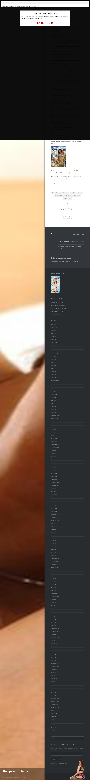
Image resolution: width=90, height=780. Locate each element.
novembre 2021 (55, 482)
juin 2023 (53, 427)
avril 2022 (53, 467)
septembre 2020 (55, 520)
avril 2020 (53, 532)
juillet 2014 (54, 713)
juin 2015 (53, 681)
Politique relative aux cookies (30, 6)
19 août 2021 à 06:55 (63, 243)
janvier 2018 (54, 590)
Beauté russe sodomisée (57, 302)
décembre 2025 (55, 345)
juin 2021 (53, 497)
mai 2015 (53, 684)
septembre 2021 (55, 488)
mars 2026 (53, 336)
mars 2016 (53, 654)
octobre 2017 (54, 599)
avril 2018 (53, 581)
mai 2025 (53, 365)
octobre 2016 (54, 634)
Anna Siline (73, 192)
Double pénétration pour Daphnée (59, 308)
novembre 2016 (55, 631)
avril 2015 (53, 687)
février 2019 (54, 552)
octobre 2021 (54, 485)
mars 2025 (53, 371)
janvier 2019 (54, 555)
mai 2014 (53, 719)
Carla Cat (80, 192)
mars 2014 (53, 725)
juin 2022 (53, 462)
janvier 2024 (54, 412)
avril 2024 (53, 403)
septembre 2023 (55, 418)
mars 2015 (53, 690)
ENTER (41, 22)
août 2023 (53, 421)
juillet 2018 (54, 573)
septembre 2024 (55, 389)
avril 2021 (53, 503)
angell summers (64, 192)
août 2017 (53, 605)
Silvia (70, 198)
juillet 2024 (54, 394)
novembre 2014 (55, 701)
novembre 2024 (55, 383)
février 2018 (54, 587)
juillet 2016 (54, 643)
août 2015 (53, 675)
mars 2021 (53, 505)
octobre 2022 (54, 450)
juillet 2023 (54, 424)
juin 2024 (53, 397)
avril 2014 (53, 722)
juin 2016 (53, 646)
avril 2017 (53, 616)
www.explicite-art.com (68, 179)
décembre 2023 (55, 415)
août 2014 (53, 710)
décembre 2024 (55, 380)
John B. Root (11, 777)
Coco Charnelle (58, 195)
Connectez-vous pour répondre (77, 241)
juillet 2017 (54, 608)
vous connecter (60, 261)
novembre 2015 (55, 666)
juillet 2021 (54, 494)
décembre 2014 (55, 698)
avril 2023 (53, 432)
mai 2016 (53, 649)
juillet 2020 (54, 526)
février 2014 (54, 727)
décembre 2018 (55, 558)
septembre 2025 (55, 353)
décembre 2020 (55, 514)
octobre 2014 (54, 704)
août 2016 (53, 640)
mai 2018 (53, 578)
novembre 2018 (55, 561)
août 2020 (53, 523)
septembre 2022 (55, 453)
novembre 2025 (55, 348)
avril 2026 (53, 333)
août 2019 (53, 538)
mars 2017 (53, 619)
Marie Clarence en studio (57, 311)
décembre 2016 (55, 628)
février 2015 (54, 692)
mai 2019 (53, 543)
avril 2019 (53, 546)
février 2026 (54, 339)
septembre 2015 (55, 672)
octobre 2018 (54, 564)
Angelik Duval (55, 192)
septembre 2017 (55, 602)
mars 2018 (53, 584)
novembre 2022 (55, 447)
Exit (50, 22)
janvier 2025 (54, 377)
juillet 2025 (54, 359)
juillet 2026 (54, 327)
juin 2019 (53, 540)
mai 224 (53, 730)
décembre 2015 (55, 663)
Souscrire (57, 759)
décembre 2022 (55, 444)
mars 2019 (53, 549)
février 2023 (54, 438)
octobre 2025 (54, 351)
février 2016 (54, 657)
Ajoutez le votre (78, 234)
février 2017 (54, 622)
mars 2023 (53, 435)
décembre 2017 (55, 593)
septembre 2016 (55, 637)
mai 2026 (53, 330)
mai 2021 (53, 500)
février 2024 (54, 409)
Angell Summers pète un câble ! (58, 305)
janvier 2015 (54, 695)
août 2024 (53, 391)
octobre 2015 (54, 669)
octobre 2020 (54, 517)
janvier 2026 (54, 342)
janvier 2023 (54, 441)
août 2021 (53, 491)
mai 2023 (53, 429)
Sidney (65, 198)
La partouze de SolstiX (56, 314)
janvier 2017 (54, 625)
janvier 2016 (54, 660)
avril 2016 (53, 652)
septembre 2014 (55, 707)
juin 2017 (53, 611)
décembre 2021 (55, 479)
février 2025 (54, 374)
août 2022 (53, 456)
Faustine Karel (67, 195)
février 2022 (54, 473)
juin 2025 (53, 362)
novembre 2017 (55, 596)
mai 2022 (53, 465)
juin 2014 (53, 716)
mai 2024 (53, 400)
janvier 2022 (54, 476)
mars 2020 (53, 535)
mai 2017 (53, 614)
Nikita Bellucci (76, 195)
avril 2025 (53, 368)
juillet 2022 (54, 459)
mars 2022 (53, 470)
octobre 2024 (54, 386)
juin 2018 (53, 576)
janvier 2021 (54, 511)
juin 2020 (53, 529)
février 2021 (54, 508)
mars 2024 (53, 406)
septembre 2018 (55, 567)
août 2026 (53, 324)
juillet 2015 (54, 678)
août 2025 (53, 356)
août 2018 (53, 570)
